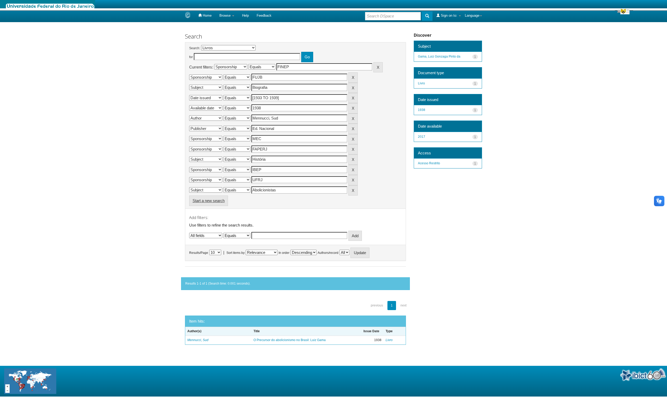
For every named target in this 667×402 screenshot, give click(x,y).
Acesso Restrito (429, 163)
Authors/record (328, 253)
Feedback (264, 15)
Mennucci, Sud (197, 340)
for (191, 57)
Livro (389, 340)
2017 (421, 137)
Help (245, 15)
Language (472, 15)
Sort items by (235, 253)
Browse (225, 15)
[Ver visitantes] (30, 381)
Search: (194, 48)
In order (284, 253)
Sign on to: (449, 15)
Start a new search (209, 200)
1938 (421, 110)
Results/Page (198, 253)
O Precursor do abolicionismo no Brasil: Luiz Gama (290, 340)
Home (207, 15)
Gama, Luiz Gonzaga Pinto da (439, 56)
